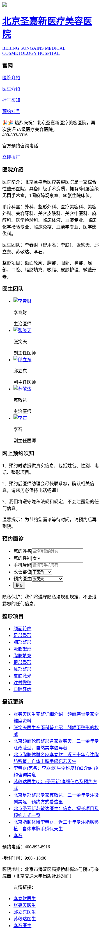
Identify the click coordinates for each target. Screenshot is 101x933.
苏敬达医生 (24, 918)
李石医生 (22, 925)
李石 (17, 835)
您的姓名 (22, 551)
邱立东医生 (24, 912)
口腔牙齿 (22, 689)
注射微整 (22, 682)
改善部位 (22, 572)
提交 (19, 585)
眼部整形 (22, 662)
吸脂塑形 (22, 649)
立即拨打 (11, 157)
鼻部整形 (22, 669)
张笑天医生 (24, 905)
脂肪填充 (22, 655)
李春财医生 (24, 898)
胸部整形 (22, 642)
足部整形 (22, 635)
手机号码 (22, 564)
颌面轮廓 (22, 628)
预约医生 (22, 578)
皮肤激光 (22, 676)
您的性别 (22, 558)
